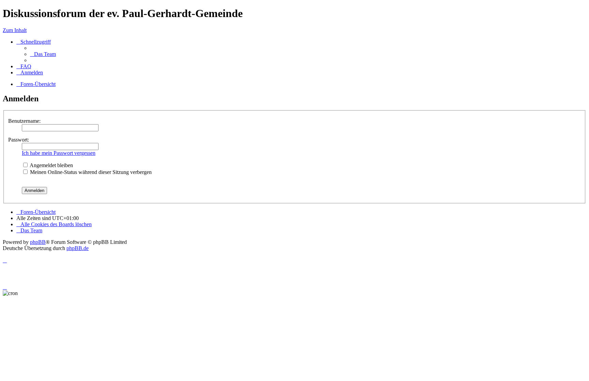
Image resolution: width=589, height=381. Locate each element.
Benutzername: (24, 121)
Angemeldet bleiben (51, 165)
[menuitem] (43, 54)
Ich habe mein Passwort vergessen (58, 153)
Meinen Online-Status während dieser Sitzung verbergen (90, 172)
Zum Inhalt (15, 30)
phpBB (38, 242)
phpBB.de (77, 248)
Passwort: (18, 140)
